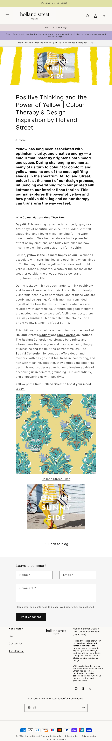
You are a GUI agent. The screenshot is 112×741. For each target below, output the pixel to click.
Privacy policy (89, 736)
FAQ (11, 636)
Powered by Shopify (51, 736)
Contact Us (16, 643)
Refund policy (72, 736)
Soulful (21, 353)
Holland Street (33, 736)
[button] (7, 16)
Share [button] (22, 140)
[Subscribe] (83, 708)
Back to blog (58, 544)
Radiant (44, 335)
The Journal (16, 651)
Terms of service (57, 739)
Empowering (66, 335)
